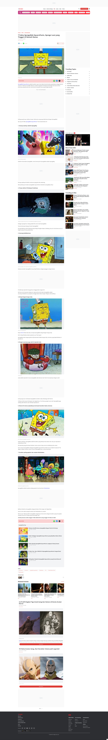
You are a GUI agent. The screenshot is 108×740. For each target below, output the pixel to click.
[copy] (62, 81)
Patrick (22, 332)
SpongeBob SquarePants (23, 84)
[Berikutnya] (64, 588)
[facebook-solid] (57, 81)
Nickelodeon (47, 488)
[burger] (89, 8)
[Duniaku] (20, 8)
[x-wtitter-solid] (59, 81)
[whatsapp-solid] (54, 81)
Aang (20, 640)
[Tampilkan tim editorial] (63, 577)
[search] (79, 8)
